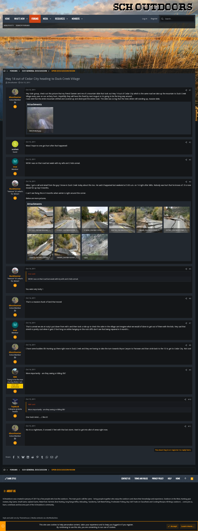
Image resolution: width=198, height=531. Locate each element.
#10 (189, 399)
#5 (190, 269)
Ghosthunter (12, 83)
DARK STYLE (11, 478)
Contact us (125, 478)
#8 (190, 345)
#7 (190, 323)
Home (178, 478)
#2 (190, 142)
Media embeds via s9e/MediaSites (44, 518)
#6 (190, 298)
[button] (27, 18)
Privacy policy (158, 478)
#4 (190, 182)
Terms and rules (141, 478)
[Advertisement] (83, 50)
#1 (190, 90)
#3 (190, 160)
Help (169, 478)
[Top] (185, 478)
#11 (189, 426)
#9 (190, 370)
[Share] (186, 90)
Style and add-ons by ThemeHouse (16, 518)
